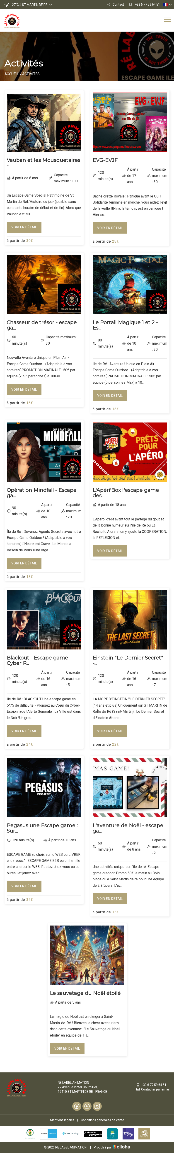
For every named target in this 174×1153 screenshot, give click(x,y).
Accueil (12, 74)
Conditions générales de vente (102, 1120)
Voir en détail (24, 227)
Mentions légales (62, 1120)
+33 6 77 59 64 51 (153, 1085)
